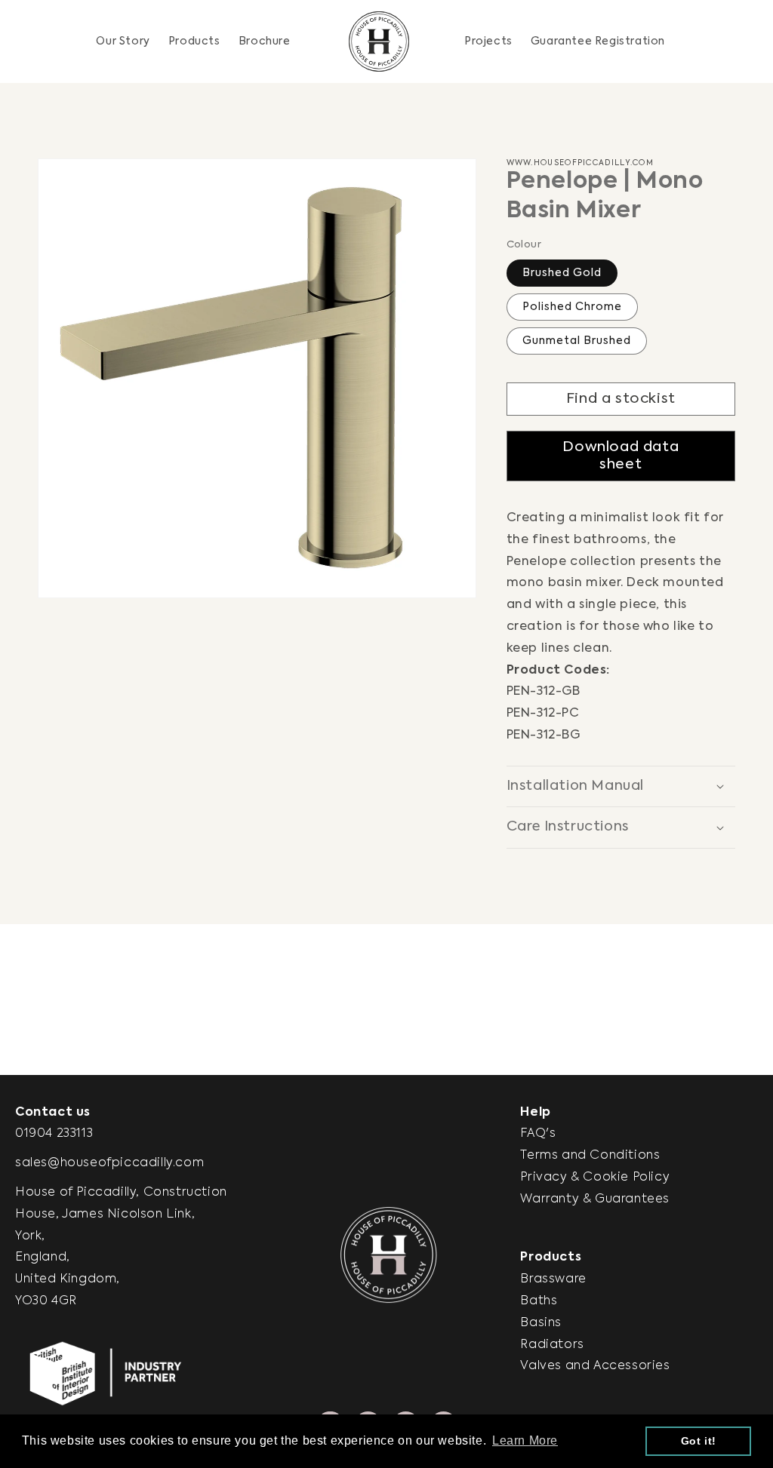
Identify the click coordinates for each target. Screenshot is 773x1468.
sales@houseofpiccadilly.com (109, 1163)
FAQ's (538, 1134)
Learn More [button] (525, 1440)
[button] (194, 41)
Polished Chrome (572, 307)
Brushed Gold (562, 273)
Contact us (53, 1113)
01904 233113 (54, 1134)
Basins (541, 1323)
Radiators (552, 1345)
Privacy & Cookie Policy (595, 1178)
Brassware (553, 1279)
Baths (538, 1301)
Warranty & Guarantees (595, 1199)
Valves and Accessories (595, 1366)
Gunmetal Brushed (576, 341)
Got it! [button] (698, 1441)
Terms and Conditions (590, 1156)
